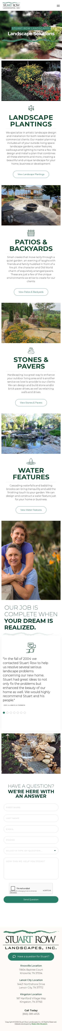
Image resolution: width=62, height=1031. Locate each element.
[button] (31, 174)
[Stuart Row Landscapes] (11, 5)
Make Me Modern (39, 1024)
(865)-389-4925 (31, 1014)
